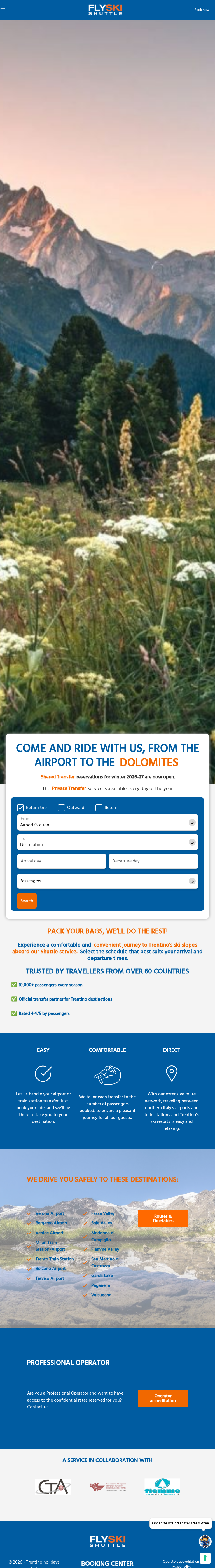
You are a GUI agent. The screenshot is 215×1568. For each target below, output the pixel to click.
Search (26, 901)
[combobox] (20, 825)
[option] (53, 1492)
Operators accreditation (181, 1562)
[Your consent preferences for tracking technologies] (205, 1558)
